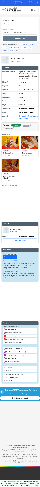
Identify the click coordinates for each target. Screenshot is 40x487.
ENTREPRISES (15, 365)
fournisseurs (32, 116)
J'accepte (35, 486)
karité (11, 50)
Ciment (26, 456)
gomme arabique (14, 47)
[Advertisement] (20, 202)
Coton (28, 454)
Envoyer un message (20, 240)
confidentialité (22, 461)
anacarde (32, 44)
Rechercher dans (8, 20)
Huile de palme (6, 456)
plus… (17, 50)
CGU (29, 461)
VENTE (17, 326)
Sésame (33, 454)
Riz (17, 456)
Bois (31, 456)
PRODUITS (14, 346)
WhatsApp (16, 125)
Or (20, 454)
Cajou (11, 454)
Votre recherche (8, 29)
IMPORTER (14, 271)
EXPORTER (14, 261)
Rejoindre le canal (21, 398)
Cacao (16, 454)
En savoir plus (25, 486)
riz (31, 47)
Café (13, 456)
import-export (23, 118)
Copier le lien (8, 129)
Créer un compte (10, 257)
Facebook (26, 125)
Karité (23, 454)
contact (34, 461)
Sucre (21, 456)
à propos (5, 461)
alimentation (23, 44)
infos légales (13, 461)
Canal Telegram (20, 463)
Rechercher (20, 38)
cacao (4, 47)
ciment (5, 50)
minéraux (24, 47)
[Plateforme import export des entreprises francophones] (11, 10)
